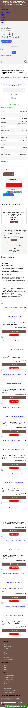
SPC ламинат (7, 686)
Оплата (3, 11)
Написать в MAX (6, 41)
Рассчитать (14, 240)
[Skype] (21, 192)
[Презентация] (14, 98)
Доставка (3, 17)
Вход (2, 19)
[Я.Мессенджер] (7, 192)
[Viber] (15, 192)
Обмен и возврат (5, 12)
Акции (2, 6)
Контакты (3, 20)
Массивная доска (9, 679)
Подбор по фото (8, 659)
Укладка (3, 14)
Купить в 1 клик (19, 179)
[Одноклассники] (11, 192)
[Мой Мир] (19, 192)
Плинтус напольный (9, 690)
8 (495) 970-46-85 (10, 37)
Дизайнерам (4, 9)
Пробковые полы (8, 684)
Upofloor (25, 114)
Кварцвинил (7, 688)
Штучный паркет (8, 681)
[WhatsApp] (17, 192)
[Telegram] (13, 192)
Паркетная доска (23, 111)
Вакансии (6, 669)
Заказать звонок (14, 50)
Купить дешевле (14, 335)
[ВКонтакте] (9, 192)
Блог (2, 15)
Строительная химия (9, 692)
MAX (14, 52)
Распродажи (4, 7)
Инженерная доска (9, 675)
